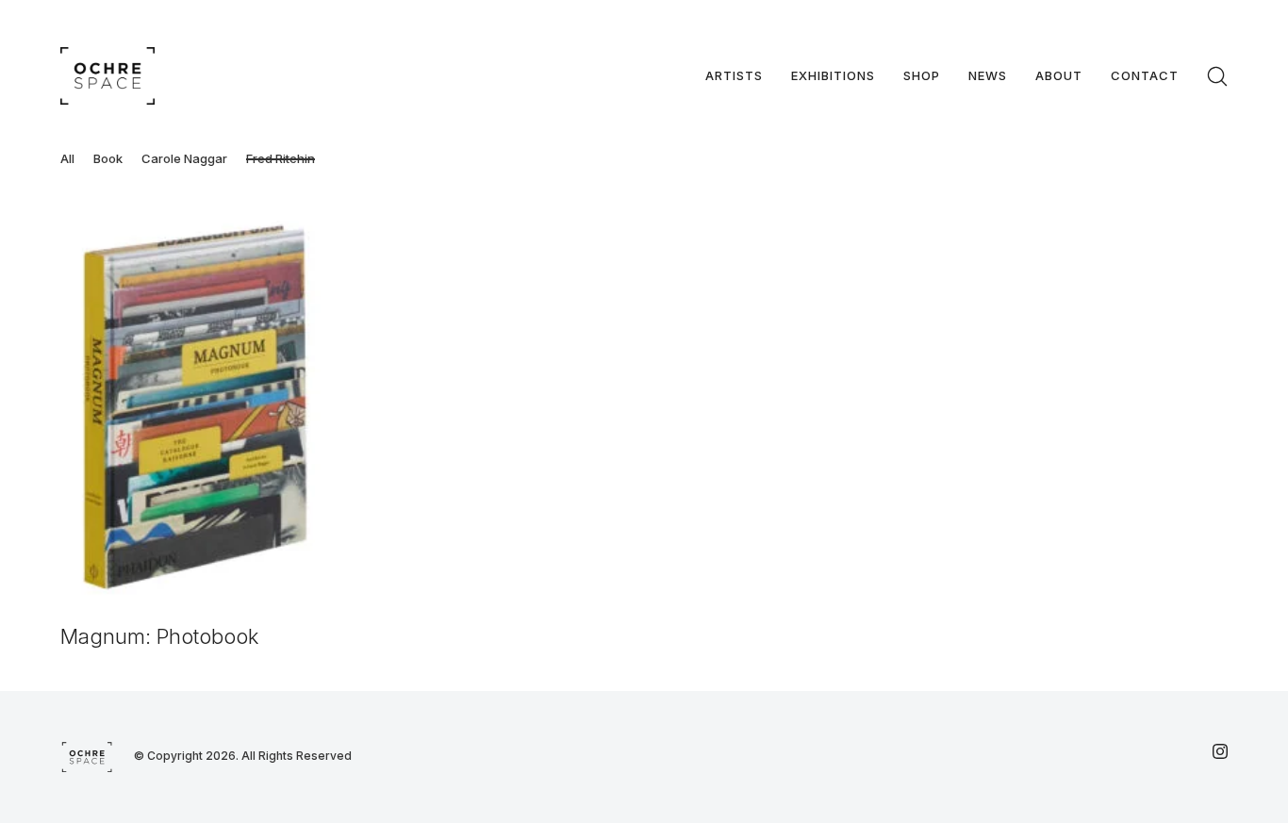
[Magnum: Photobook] (195, 408)
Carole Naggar (184, 159)
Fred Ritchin (280, 159)
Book (108, 159)
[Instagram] (1220, 751)
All (67, 159)
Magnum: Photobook (159, 636)
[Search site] (1217, 76)
